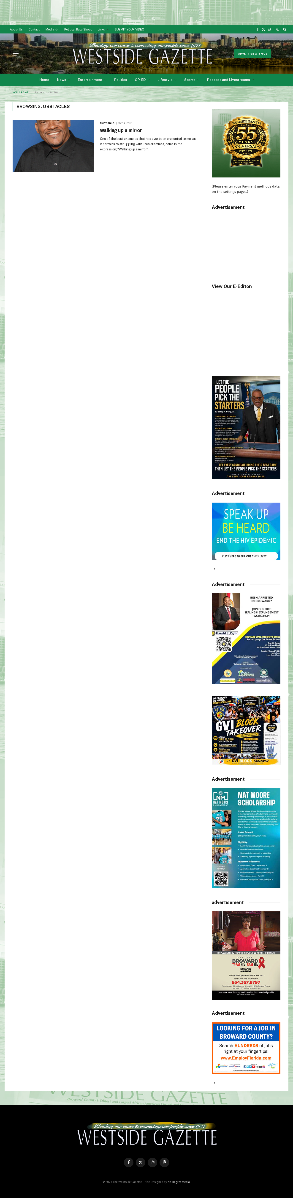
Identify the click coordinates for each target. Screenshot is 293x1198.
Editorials (107, 123)
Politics (120, 80)
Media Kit (52, 29)
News (61, 80)
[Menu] (16, 53)
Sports (189, 80)
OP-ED (140, 80)
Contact (34, 29)
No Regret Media (179, 1182)
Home (44, 80)
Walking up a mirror (121, 130)
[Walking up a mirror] (53, 146)
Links (101, 29)
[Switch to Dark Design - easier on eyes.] (277, 29)
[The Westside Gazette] (142, 53)
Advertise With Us (252, 53)
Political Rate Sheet (78, 29)
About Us (16, 29)
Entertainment (90, 80)
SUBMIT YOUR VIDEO (129, 29)
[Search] (284, 29)
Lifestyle (165, 80)
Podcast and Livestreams (228, 80)
